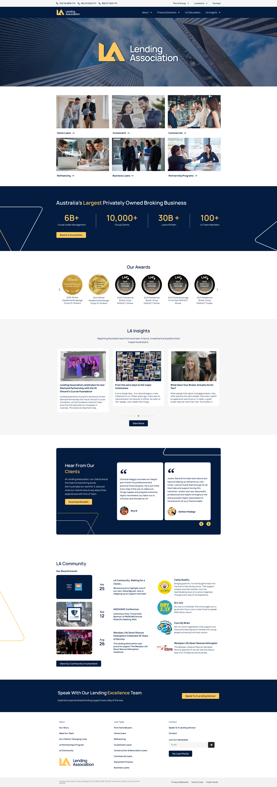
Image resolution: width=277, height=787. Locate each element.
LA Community (66, 744)
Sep (102, 608)
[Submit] (211, 739)
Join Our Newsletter (178, 733)
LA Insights (211, 12)
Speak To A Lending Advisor (182, 721)
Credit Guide (212, 776)
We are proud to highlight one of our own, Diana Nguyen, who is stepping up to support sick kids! (129, 585)
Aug (102, 636)
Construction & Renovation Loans (130, 744)
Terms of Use (197, 776)
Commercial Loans (123, 750)
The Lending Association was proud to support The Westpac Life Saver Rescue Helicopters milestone (130, 641)
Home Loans (120, 727)
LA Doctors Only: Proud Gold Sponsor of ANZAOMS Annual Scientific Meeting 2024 (127, 610)
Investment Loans (123, 738)
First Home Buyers (123, 721)
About (145, 12)
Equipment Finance (123, 755)
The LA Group (179, 3)
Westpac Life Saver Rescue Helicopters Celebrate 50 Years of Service (130, 630)
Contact (217, 3)
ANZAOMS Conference (126, 603)
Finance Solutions (166, 12)
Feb (102, 581)
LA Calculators (192, 12)
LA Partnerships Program (71, 738)
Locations (199, 3)
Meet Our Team (66, 727)
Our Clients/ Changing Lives (73, 733)
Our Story (64, 721)
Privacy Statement (179, 776)
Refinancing (120, 733)
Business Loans (121, 761)
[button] (59, 289)
